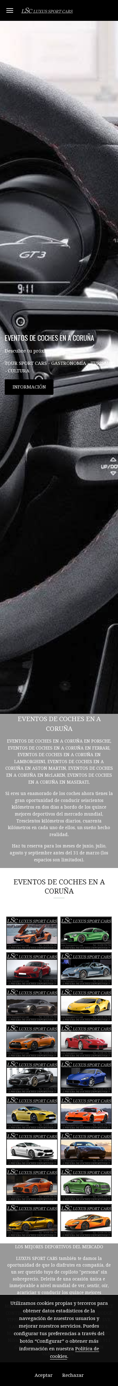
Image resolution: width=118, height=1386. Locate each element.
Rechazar (73, 1375)
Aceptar (44, 1375)
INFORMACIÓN (29, 387)
